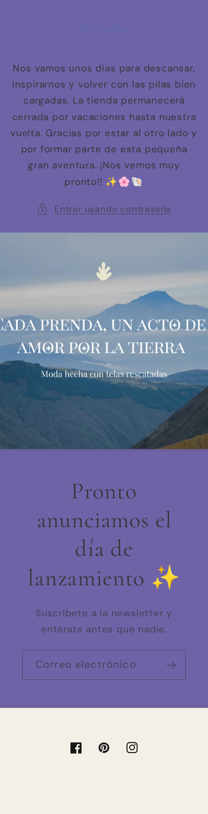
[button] (104, 209)
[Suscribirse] (171, 665)
